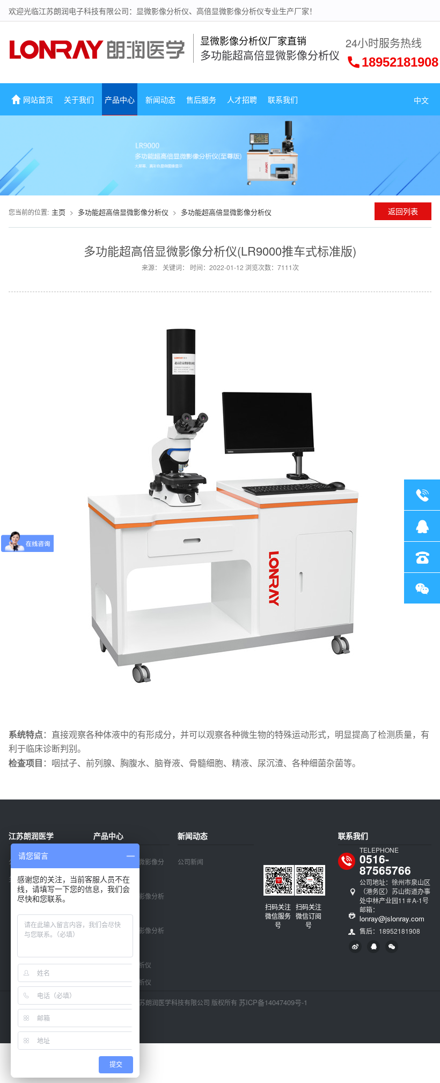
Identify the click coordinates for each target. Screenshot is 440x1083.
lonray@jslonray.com (392, 918)
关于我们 (79, 99)
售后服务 (201, 99)
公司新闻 (190, 861)
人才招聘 (242, 99)
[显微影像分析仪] (98, 55)
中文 (421, 100)
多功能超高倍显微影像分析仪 (123, 212)
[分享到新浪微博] (355, 946)
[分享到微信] (391, 946)
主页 (58, 212)
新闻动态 (160, 99)
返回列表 (403, 211)
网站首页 (38, 99)
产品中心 (120, 99)
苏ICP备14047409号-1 (273, 1002)
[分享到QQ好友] (373, 946)
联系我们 (283, 99)
